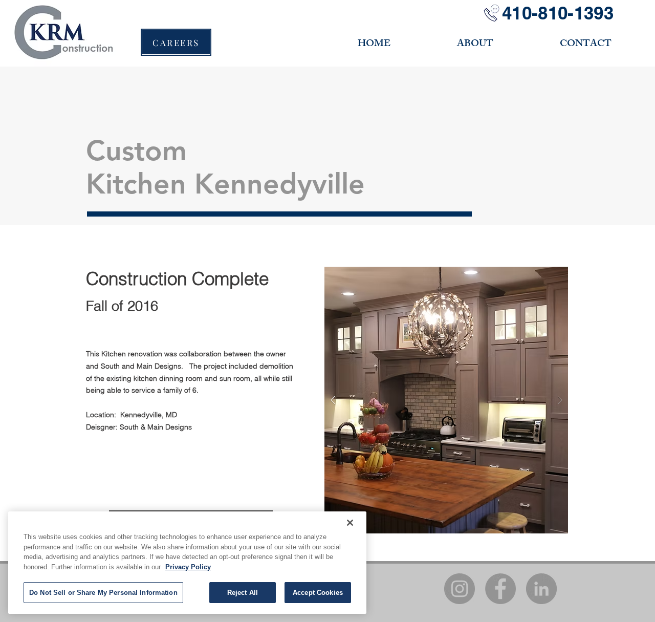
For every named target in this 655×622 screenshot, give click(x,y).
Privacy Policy (188, 567)
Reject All (242, 592)
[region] (187, 562)
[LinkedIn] (541, 588)
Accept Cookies (318, 592)
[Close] (350, 522)
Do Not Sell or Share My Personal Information (103, 592)
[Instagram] (459, 588)
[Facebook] (500, 588)
